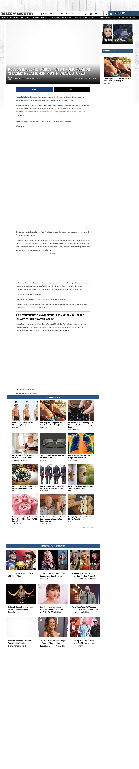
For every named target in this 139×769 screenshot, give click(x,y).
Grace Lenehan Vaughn (19, 78)
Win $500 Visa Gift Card (40, 18)
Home (38, 14)
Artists (52, 14)
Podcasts (69, 14)
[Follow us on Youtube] (95, 13)
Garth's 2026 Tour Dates (107, 18)
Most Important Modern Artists (85, 18)
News (45, 14)
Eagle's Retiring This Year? (126, 18)
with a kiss (20, 247)
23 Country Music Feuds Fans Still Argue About (20, 574)
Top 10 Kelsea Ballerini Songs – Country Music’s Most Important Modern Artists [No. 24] (52, 643)
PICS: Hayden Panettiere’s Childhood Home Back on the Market (115, 40)
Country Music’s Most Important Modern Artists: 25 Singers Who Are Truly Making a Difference (84, 576)
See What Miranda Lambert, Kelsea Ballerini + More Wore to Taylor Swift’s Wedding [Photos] (52, 610)
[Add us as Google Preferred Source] (85, 13)
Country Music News (30, 393)
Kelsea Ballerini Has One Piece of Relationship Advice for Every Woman (20, 609)
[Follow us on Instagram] (90, 13)
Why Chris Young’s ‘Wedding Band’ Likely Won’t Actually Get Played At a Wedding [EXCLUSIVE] (85, 610)
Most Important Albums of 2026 (20, 18)
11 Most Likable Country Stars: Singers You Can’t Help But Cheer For (53, 576)
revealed (74, 286)
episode (29, 286)
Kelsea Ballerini (21, 97)
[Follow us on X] (105, 13)
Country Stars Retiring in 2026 (61, 18)
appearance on (57, 105)
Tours (61, 14)
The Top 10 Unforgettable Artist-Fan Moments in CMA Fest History (84, 643)
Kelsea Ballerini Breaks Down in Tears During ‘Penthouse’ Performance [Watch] (21, 643)
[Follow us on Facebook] (100, 13)
